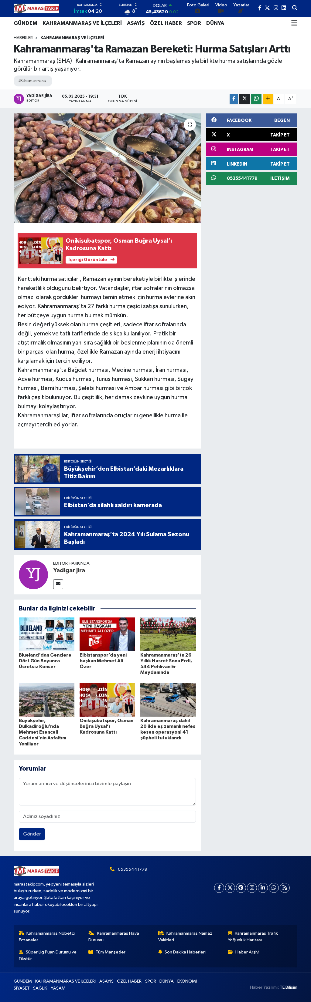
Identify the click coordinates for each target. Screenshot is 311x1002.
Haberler (23, 38)
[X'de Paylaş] (244, 99)
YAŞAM (58, 988)
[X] (230, 888)
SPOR (194, 23)
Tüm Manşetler (110, 952)
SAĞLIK (40, 988)
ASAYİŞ (136, 23)
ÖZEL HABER (166, 23)
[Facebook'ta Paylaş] (234, 99)
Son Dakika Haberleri (185, 952)
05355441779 (132, 869)
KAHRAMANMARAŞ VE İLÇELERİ (82, 23)
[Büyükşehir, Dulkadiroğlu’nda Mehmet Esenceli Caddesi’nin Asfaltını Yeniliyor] (46, 699)
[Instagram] (252, 888)
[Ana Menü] (294, 23)
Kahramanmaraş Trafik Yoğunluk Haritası (253, 936)
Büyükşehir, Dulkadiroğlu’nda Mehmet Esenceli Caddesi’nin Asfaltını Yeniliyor (42, 732)
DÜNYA (215, 23)
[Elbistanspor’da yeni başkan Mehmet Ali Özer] (107, 634)
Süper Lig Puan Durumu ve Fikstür (48, 955)
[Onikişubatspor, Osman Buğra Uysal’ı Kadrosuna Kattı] (107, 699)
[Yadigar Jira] (33, 574)
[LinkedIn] (263, 888)
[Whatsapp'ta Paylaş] (256, 99)
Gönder (32, 834)
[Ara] (294, 8)
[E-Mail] (58, 584)
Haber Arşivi (247, 952)
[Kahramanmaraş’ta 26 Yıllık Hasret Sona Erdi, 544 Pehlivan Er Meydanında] (168, 634)
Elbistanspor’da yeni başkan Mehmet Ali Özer (103, 661)
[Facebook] (219, 888)
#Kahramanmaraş (32, 81)
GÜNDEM (25, 23)
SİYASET (22, 988)
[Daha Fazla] (268, 99)
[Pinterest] (241, 888)
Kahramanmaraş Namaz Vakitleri (185, 936)
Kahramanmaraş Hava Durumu (113, 936)
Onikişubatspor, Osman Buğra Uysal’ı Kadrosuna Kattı (106, 726)
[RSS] (285, 888)
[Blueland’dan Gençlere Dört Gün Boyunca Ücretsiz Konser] (46, 634)
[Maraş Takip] (36, 8)
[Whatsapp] (274, 888)
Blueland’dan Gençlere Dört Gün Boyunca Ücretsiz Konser (45, 661)
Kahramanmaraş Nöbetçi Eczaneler (47, 936)
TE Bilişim (288, 987)
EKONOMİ (187, 981)
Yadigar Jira (69, 570)
